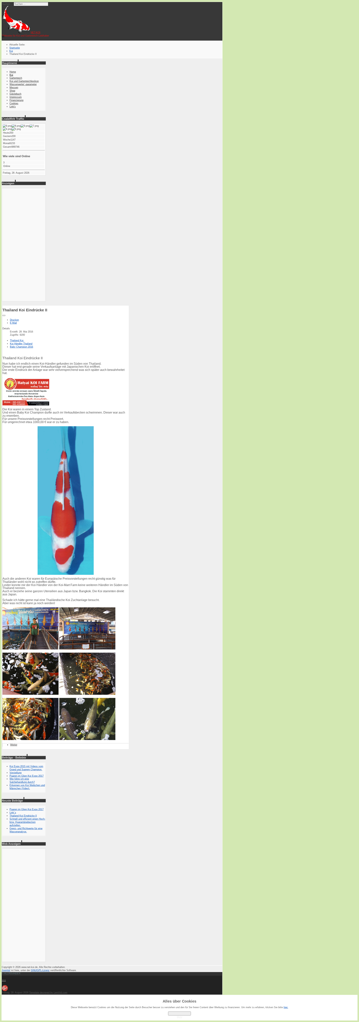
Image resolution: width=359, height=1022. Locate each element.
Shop (12, 90)
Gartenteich (16, 78)
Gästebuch (15, 93)
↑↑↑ (4, 980)
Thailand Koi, (17, 340)
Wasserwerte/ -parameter (23, 84)
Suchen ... (7, 4)
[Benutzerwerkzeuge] (3, 315)
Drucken (14, 319)
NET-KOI (35, 32)
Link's (13, 106)
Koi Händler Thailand (21, 343)
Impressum (16, 97)
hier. (286, 1007)
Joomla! (6, 970)
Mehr (179, 1016)
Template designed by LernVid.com (48, 992)
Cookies (14, 103)
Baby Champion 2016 (21, 346)
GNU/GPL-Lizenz (40, 970)
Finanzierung (16, 100)
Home (13, 71)
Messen (14, 87)
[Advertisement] (23, 245)
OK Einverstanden (179, 1013)
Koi (11, 75)
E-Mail (13, 322)
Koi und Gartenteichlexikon (24, 81)
